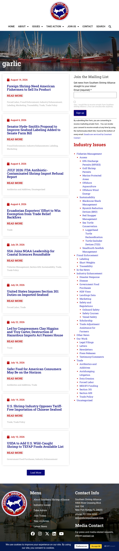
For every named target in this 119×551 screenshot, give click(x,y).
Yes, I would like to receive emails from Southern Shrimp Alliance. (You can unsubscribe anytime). (94, 106)
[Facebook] (33, 534)
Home (11, 26)
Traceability (32, 105)
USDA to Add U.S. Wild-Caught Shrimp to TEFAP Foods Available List (35, 445)
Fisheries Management (18, 267)
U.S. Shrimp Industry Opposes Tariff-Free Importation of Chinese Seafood (34, 407)
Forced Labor (13, 102)
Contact (87, 26)
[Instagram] (40, 534)
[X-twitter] (47, 534)
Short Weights (87, 262)
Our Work (82, 338)
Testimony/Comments (92, 356)
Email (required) (83, 90)
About (22, 26)
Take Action (53, 26)
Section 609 (35, 267)
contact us (88, 535)
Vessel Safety (89, 316)
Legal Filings (87, 342)
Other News (83, 334)
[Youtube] (61, 534)
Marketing (21, 105)
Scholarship (86, 320)
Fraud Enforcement (29, 102)
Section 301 (86, 389)
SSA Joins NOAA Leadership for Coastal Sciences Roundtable (30, 252)
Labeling (11, 105)
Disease (84, 280)
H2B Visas (85, 291)
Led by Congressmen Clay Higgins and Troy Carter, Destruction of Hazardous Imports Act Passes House (35, 331)
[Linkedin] (54, 534)
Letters (83, 345)
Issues (36, 26)
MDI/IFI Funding (89, 385)
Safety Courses (90, 313)
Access (83, 157)
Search (100, 26)
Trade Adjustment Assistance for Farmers (90, 328)
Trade (42, 105)
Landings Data (88, 295)
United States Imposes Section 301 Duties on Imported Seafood (32, 293)
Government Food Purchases (20, 459)
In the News (83, 269)
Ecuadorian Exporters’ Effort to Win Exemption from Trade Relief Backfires (34, 213)
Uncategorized (38, 189)
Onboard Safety (90, 309)
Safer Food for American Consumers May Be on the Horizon (34, 370)
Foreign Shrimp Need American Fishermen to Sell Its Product (31, 88)
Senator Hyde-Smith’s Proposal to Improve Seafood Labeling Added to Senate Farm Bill (33, 129)
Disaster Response (90, 276)
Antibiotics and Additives (19, 189)
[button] (110, 26)
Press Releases (87, 353)
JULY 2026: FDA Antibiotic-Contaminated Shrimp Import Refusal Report (35, 173)
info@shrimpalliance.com (89, 517)
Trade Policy (51, 105)
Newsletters (86, 349)
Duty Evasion (87, 378)
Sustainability (48, 267)
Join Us (71, 26)
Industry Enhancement (51, 102)
